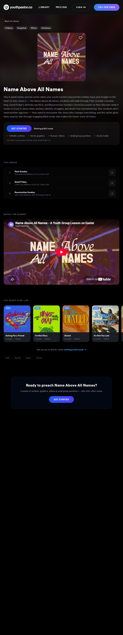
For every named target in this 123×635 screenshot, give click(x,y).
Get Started (19, 128)
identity (18, 358)
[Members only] (112, 172)
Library (44, 7)
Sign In (81, 7)
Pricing (61, 7)
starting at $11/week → (75, 349)
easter (28, 358)
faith (8, 358)
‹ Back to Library (11, 21)
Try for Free (106, 7)
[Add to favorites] (80, 38)
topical (39, 358)
